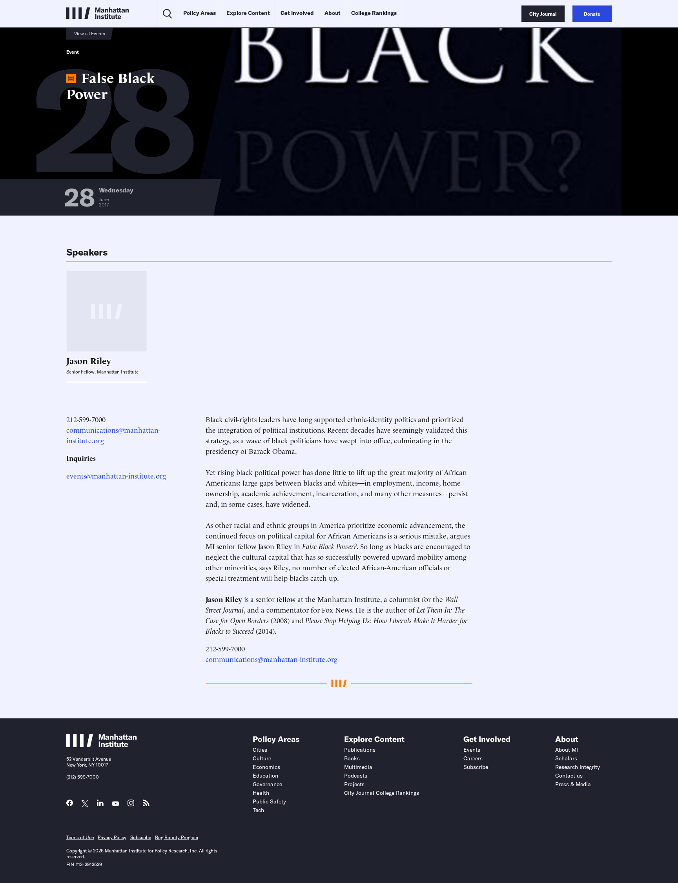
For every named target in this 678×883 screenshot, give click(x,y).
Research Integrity (577, 767)
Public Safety (269, 801)
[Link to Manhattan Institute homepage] (101, 745)
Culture (262, 758)
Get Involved (297, 12)
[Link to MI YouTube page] (115, 804)
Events (471, 749)
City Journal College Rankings (381, 792)
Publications (359, 749)
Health (261, 792)
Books (352, 758)
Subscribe (475, 767)
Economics (266, 767)
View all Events (89, 33)
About (332, 12)
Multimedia (358, 767)
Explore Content (248, 12)
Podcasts (355, 775)
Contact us (569, 775)
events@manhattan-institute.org (116, 475)
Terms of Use (80, 837)
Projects (354, 784)
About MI (566, 749)
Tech (258, 810)
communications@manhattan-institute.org (271, 659)
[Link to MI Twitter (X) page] (85, 804)
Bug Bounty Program (176, 837)
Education (265, 775)
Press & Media (573, 784)
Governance (267, 784)
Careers (473, 758)
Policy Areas (199, 12)
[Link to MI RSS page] (146, 805)
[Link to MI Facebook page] (69, 805)
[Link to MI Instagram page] (131, 805)
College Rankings (374, 12)
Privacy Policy (112, 837)
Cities (260, 749)
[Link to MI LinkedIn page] (100, 805)
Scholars (566, 758)
